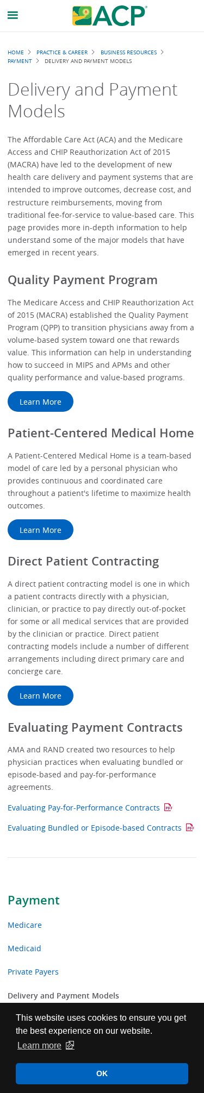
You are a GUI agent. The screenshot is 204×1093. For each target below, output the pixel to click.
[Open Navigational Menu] (13, 15)
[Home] (109, 16)
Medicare (25, 925)
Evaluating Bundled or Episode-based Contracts (95, 827)
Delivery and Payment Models (63, 995)
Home (16, 52)
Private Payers (33, 971)
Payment (34, 900)
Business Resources (129, 52)
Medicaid (24, 948)
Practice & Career (62, 52)
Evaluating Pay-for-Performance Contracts (84, 807)
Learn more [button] (39, 1045)
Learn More (40, 402)
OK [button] (102, 1073)
